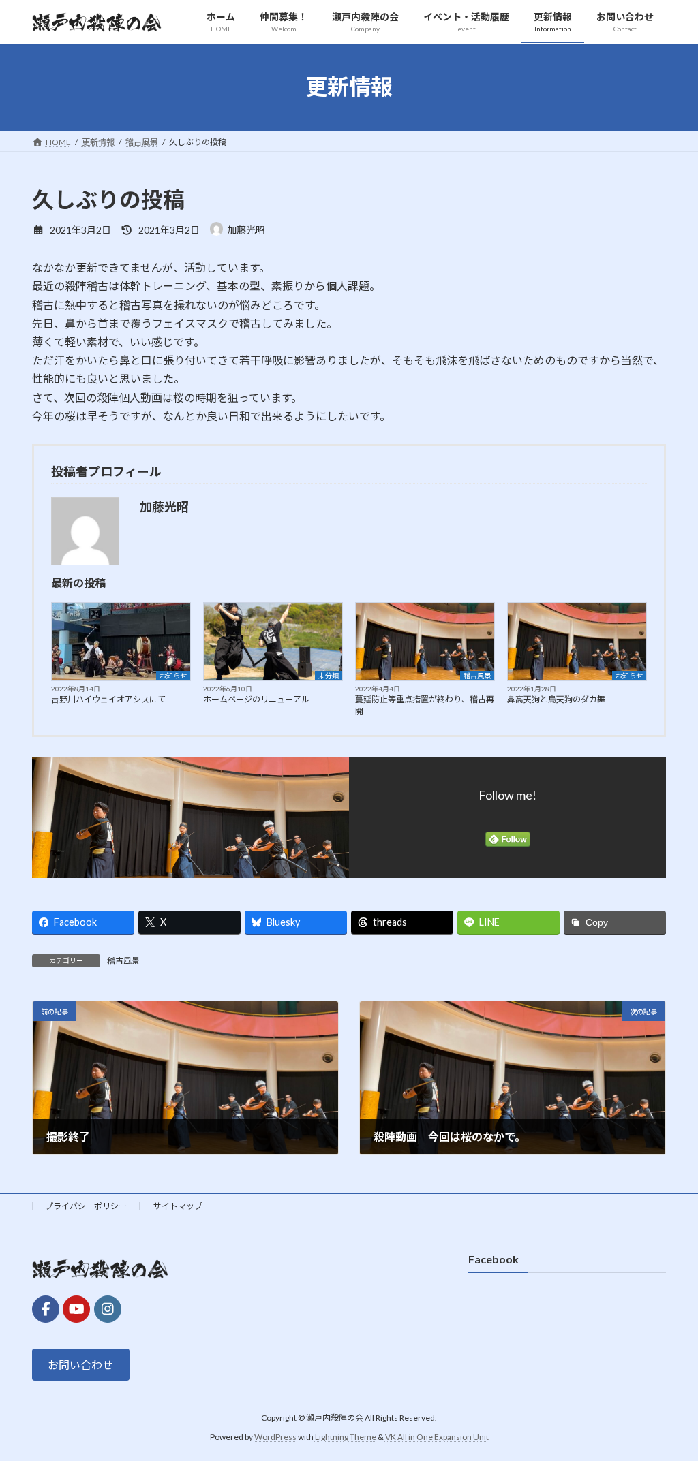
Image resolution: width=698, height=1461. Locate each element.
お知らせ (173, 676)
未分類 (328, 676)
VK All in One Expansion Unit (437, 1437)
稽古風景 (477, 676)
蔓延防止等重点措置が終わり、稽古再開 (424, 705)
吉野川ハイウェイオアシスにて (108, 699)
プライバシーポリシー (86, 1206)
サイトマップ (177, 1206)
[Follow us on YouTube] (76, 1309)
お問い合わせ (80, 1364)
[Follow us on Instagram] (107, 1309)
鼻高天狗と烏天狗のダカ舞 (556, 699)
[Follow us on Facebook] (45, 1309)
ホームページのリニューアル (256, 699)
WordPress (275, 1437)
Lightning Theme (345, 1437)
